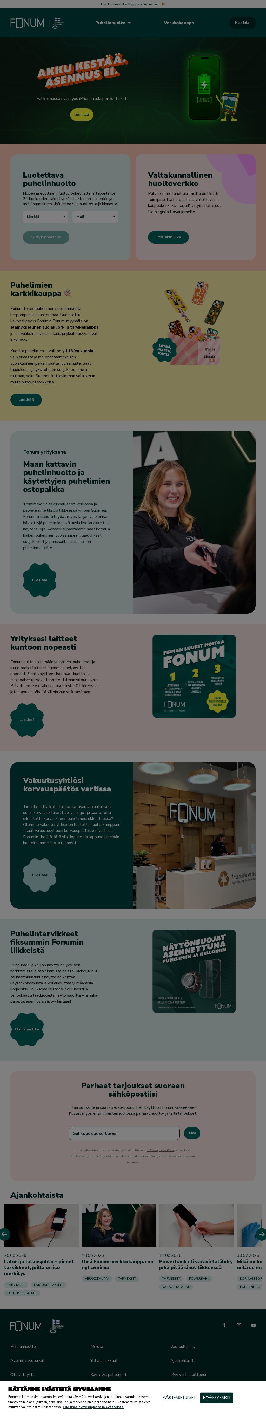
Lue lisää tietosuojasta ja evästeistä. (93, 1407)
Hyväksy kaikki (216, 1397)
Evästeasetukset (179, 1397)
